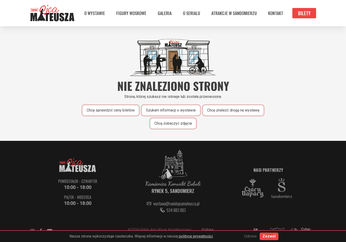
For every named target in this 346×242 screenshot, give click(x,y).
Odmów (250, 236)
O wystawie (94, 13)
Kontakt (275, 13)
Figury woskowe (131, 13)
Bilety (304, 13)
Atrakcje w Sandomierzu (234, 13)
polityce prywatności (196, 236)
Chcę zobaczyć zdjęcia (173, 123)
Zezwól (269, 236)
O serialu (191, 13)
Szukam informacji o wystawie (171, 110)
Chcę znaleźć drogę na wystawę (233, 110)
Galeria (165, 13)
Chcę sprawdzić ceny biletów (111, 110)
